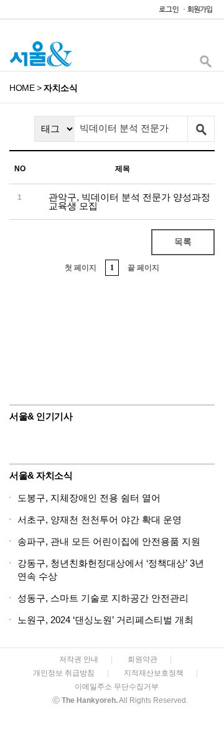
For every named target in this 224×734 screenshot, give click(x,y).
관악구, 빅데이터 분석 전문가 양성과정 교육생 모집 (129, 201)
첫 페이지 (80, 267)
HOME (21, 88)
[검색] (205, 64)
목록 (183, 242)
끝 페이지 (143, 267)
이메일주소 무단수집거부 (117, 686)
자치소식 (60, 88)
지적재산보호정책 (154, 673)
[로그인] (165, 12)
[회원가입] (199, 12)
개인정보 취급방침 (64, 673)
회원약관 (142, 659)
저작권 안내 (78, 659)
